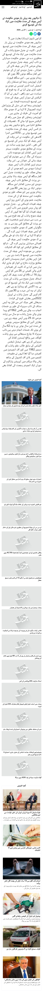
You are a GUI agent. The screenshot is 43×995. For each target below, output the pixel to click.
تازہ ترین (29, 7)
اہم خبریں (30, 30)
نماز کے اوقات (18, 1)
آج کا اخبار (22, 7)
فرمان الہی (27, 1)
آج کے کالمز (14, 7)
